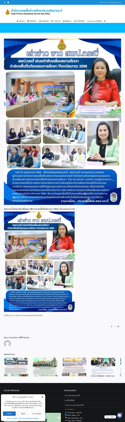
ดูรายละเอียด (37, 413)
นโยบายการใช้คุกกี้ (12, 418)
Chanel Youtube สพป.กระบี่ (74, 406)
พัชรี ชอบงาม (9, 315)
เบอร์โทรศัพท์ (69, 401)
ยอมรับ (9, 413)
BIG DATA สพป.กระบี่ (72, 397)
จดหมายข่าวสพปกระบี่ (28, 315)
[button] (42, 397)
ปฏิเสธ (23, 413)
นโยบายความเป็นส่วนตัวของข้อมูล (28, 418)
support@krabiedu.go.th (114, 2)
